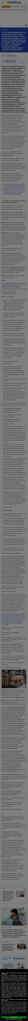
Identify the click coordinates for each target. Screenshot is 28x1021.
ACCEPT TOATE (14, 1017)
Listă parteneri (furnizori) (6, 1014)
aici (10, 991)
